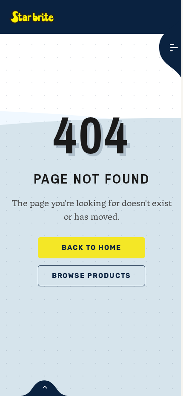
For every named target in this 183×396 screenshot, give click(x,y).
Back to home (91, 247)
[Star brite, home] (32, 17)
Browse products (92, 276)
